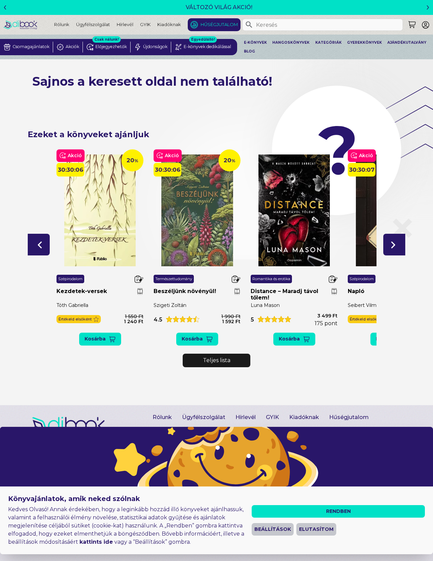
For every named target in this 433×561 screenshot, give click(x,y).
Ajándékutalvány (406, 42)
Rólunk (61, 24)
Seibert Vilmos (365, 305)
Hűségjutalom (219, 24)
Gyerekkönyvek (364, 42)
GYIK (145, 24)
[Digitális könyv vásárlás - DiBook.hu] (28, 24)
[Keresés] (249, 24)
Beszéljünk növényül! (185, 291)
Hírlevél (125, 24)
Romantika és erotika (271, 278)
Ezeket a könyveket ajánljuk (88, 134)
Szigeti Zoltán (170, 305)
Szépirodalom (70, 278)
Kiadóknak (169, 24)
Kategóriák (328, 42)
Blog (249, 51)
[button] (39, 244)
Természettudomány (173, 278)
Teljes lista (216, 360)
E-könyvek (255, 42)
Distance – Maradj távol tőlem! (284, 294)
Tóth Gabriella (72, 305)
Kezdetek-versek (81, 291)
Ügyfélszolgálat (93, 24)
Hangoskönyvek (291, 42)
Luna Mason (265, 305)
